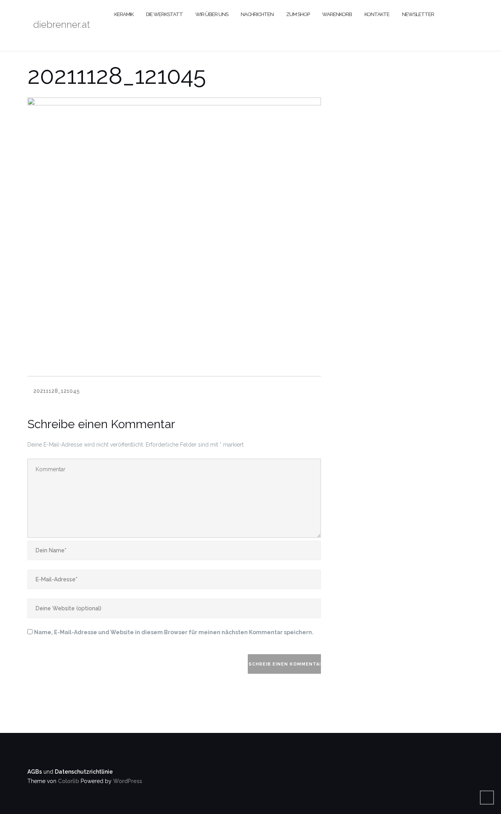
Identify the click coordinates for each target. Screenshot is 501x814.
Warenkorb (337, 14)
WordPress (127, 781)
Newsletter (418, 14)
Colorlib (68, 781)
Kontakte (376, 14)
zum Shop (298, 14)
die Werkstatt (164, 14)
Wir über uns (211, 14)
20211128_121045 (56, 391)
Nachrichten (257, 14)
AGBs (34, 772)
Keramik (123, 14)
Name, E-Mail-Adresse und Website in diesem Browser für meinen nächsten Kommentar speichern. (174, 632)
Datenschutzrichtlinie (84, 772)
